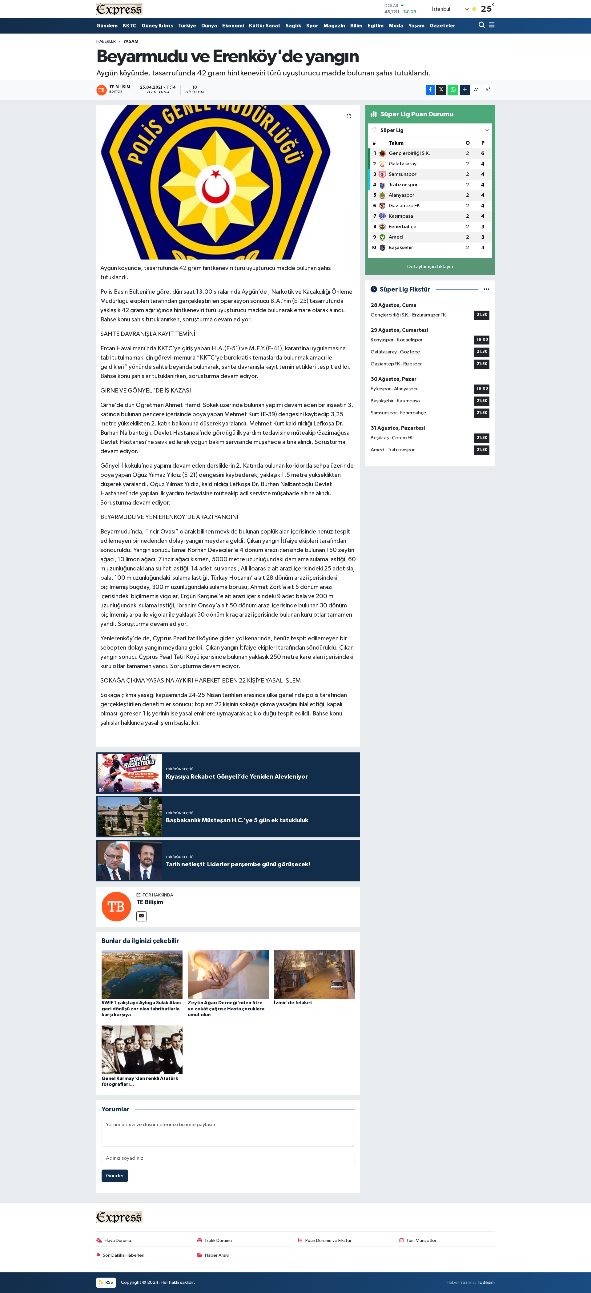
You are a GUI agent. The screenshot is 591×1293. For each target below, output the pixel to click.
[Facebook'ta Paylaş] (430, 90)
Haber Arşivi (217, 1255)
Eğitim (376, 25)
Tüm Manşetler (421, 1240)
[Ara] (482, 25)
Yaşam (416, 25)
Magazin (334, 25)
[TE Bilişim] (116, 906)
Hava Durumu (118, 1240)
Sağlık (293, 25)
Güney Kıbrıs (157, 25)
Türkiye (187, 25)
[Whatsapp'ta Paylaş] (453, 90)
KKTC (129, 25)
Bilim (356, 25)
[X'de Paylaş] (441, 90)
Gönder (115, 1175)
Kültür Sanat (264, 25)
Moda (396, 25)
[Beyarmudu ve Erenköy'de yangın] (228, 182)
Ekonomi (233, 25)
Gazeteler (442, 25)
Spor (312, 25)
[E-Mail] (141, 916)
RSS (109, 1282)
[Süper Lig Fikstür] (486, 289)
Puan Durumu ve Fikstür (328, 1240)
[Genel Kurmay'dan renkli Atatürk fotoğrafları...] (142, 1049)
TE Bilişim (149, 902)
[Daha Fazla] (465, 90)
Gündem (107, 25)
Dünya (209, 25)
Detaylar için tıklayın (430, 266)
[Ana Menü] (490, 25)
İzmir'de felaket (293, 1002)
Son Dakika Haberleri (123, 1255)
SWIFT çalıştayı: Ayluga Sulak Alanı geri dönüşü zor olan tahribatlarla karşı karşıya (141, 1008)
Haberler (106, 41)
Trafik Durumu (218, 1240)
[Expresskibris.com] (119, 8)
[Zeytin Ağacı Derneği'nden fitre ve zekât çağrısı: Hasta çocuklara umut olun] (228, 974)
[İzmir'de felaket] (314, 974)
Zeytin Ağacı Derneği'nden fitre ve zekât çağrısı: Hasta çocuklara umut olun (226, 1008)
